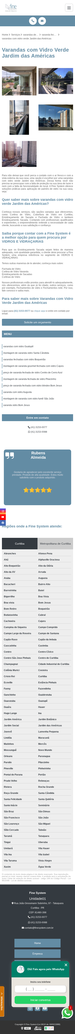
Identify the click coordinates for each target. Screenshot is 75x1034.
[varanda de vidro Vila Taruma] (55, 117)
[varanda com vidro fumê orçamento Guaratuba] (55, 81)
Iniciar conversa (40, 1000)
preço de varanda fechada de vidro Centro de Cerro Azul (32, 372)
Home (37, 943)
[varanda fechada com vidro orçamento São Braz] (19, 154)
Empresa (37, 953)
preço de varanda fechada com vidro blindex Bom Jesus (32, 385)
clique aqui (40, 311)
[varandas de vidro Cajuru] (19, 117)
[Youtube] (45, 1008)
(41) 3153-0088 (38, 432)
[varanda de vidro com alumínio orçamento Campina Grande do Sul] (19, 81)
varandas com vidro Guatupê (18, 346)
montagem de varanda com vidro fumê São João (28, 398)
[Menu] (69, 8)
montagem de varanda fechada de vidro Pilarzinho (29, 379)
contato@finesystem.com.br (38, 928)
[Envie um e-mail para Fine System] (42, 21)
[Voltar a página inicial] (11, 8)
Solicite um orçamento (37, 322)
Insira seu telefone (40, 982)
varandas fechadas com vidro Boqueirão (24, 359)
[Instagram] (30, 1008)
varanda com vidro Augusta (17, 392)
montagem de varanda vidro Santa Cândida (26, 353)
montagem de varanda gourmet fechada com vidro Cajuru (33, 366)
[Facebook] (37, 1008)
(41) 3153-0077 (22, 311)
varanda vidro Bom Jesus (16, 405)
